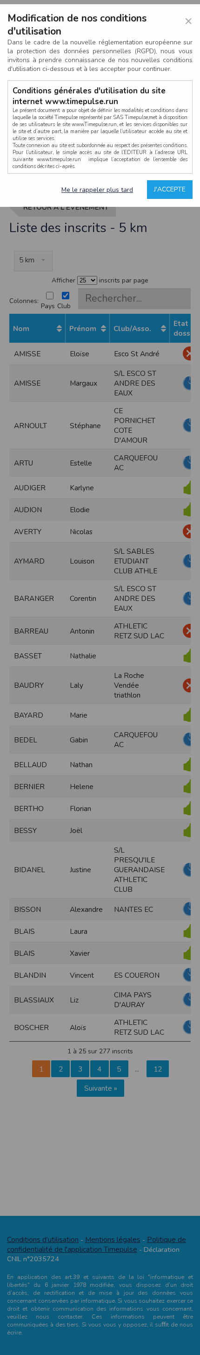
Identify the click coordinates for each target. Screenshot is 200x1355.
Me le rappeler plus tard (97, 189)
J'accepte (170, 189)
